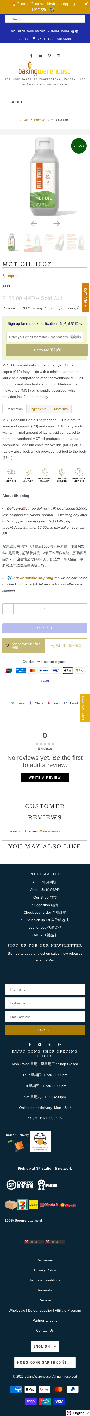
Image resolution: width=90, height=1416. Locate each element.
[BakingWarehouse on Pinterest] (49, 55)
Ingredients (38, 409)
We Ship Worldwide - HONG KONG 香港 (45, 31)
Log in (23, 38)
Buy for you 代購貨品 (45, 927)
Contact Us (45, 1330)
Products (40, 120)
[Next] (56, 223)
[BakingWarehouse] (45, 76)
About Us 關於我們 (45, 890)
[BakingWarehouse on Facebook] (31, 55)
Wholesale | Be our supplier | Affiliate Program (45, 1310)
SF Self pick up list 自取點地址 (45, 920)
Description (14, 409)
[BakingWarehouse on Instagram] (58, 55)
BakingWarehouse (37, 1376)
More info (61, 409)
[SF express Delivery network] (11, 1209)
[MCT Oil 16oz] (45, 176)
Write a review (50, 831)
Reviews (45, 1300)
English (43, 1346)
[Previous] (33, 223)
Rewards (45, 1290)
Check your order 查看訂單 (45, 912)
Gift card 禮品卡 (45, 935)
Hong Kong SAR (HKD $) (42, 1362)
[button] (78, 1413)
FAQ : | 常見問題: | (45, 882)
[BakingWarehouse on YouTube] (40, 55)
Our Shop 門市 (45, 897)
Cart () (45, 38)
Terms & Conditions (45, 1280)
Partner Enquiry (45, 1320)
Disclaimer (45, 1260)
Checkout (66, 38)
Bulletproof (11, 276)
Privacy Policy (45, 1270)
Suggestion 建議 (45, 905)
